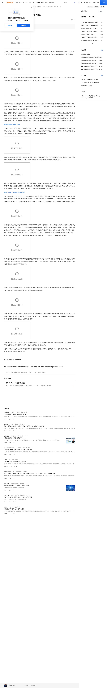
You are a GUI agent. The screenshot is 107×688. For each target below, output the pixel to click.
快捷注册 (10, 25)
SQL (10, 459)
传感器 (16, 424)
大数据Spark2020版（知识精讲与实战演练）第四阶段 (92, 63)
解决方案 (25, 2)
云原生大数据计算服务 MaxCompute (19, 372)
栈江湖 (5, 507)
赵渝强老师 (6, 412)
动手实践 (34, 6)
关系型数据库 (20, 436)
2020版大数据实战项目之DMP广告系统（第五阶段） (92, 69)
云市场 (38, 2)
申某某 (5, 459)
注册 (98, 2)
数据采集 (18, 412)
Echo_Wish (6, 483)
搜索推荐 (22, 483)
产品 (20, 2)
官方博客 (39, 6)
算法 (26, 483)
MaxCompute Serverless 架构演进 (89, 79)
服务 (46, 2)
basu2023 (6, 424)
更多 (102, 50)
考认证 (44, 6)
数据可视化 (22, 495)
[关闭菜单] (2, 2)
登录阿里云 (23, 25)
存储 (35, 372)
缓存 (22, 412)
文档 (87, 2)
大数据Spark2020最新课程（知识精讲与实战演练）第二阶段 (92, 57)
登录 (104, 2)
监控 (25, 424)
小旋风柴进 (12, 685)
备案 (90, 2)
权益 (30, 2)
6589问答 (33, 685)
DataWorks (30, 448)
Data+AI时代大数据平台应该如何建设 (90, 82)
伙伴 (42, 2)
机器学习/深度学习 (42, 372)
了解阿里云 (51, 2)
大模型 (16, 2)
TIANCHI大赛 (50, 6)
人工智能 (21, 424)
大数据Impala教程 (85, 54)
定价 (34, 2)
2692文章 (26, 685)
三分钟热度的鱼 (7, 471)
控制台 (94, 2)
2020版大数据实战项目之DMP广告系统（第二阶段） (92, 66)
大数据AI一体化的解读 (86, 85)
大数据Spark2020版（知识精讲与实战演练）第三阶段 (92, 60)
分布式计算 (13, 436)
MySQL (25, 436)
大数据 (30, 372)
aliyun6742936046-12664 (9, 448)
